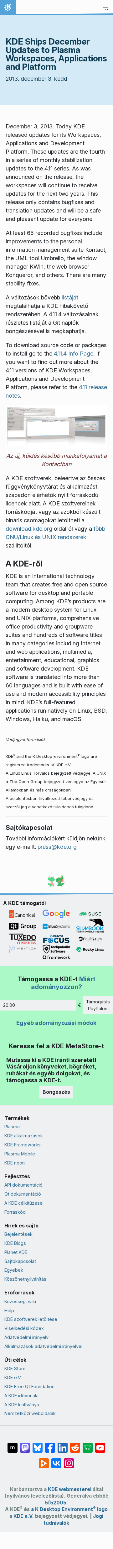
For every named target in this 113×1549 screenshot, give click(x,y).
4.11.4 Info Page (73, 353)
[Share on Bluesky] (38, 1445)
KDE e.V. (13, 1377)
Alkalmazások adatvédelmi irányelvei (43, 1346)
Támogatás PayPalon (98, 1005)
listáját (70, 297)
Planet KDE (15, 1252)
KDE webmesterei (69, 1489)
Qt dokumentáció (22, 1194)
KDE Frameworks (22, 1144)
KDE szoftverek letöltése (30, 1319)
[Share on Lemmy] (88, 1445)
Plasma (12, 1126)
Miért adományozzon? (63, 982)
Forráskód (15, 1212)
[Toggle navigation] (105, 7)
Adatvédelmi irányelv (26, 1337)
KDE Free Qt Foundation (29, 1386)
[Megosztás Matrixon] (13, 1445)
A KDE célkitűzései (24, 1203)
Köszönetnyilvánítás (25, 1279)
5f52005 (55, 1503)
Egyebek (13, 1270)
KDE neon (14, 1162)
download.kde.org (29, 528)
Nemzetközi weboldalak (30, 1413)
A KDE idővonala (21, 1395)
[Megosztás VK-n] (56, 1460)
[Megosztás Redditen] (75, 1445)
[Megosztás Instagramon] (69, 1460)
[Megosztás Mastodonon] (25, 1445)
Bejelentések (18, 1234)
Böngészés (56, 1092)
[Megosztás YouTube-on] (100, 1445)
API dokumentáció (23, 1185)
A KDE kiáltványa (21, 1404)
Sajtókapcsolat (20, 1261)
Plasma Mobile (19, 1153)
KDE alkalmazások (23, 1135)
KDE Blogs (15, 1243)
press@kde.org (57, 847)
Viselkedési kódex (24, 1328)
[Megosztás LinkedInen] (63, 1445)
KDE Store (15, 1368)
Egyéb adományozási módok (56, 1023)
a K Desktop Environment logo (69, 1509)
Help (9, 1310)
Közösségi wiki (20, 1301)
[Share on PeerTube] (44, 1460)
